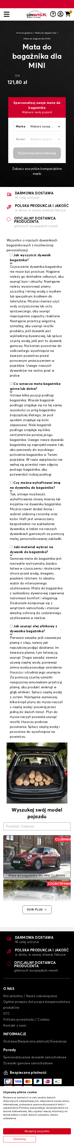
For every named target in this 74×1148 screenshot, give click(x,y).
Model (20, 139)
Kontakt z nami (14, 1025)
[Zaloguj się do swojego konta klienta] (60, 14)
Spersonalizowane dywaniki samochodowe (35, 1057)
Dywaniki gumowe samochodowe (28, 1063)
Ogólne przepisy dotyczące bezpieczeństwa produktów (36, 1004)
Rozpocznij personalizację (37, 153)
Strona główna (24, 33)
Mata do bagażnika (45, 33)
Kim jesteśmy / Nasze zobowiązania (30, 996)
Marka (20, 126)
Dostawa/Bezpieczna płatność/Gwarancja (35, 1041)
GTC (6, 1013)
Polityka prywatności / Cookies (26, 1019)
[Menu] (13, 14)
